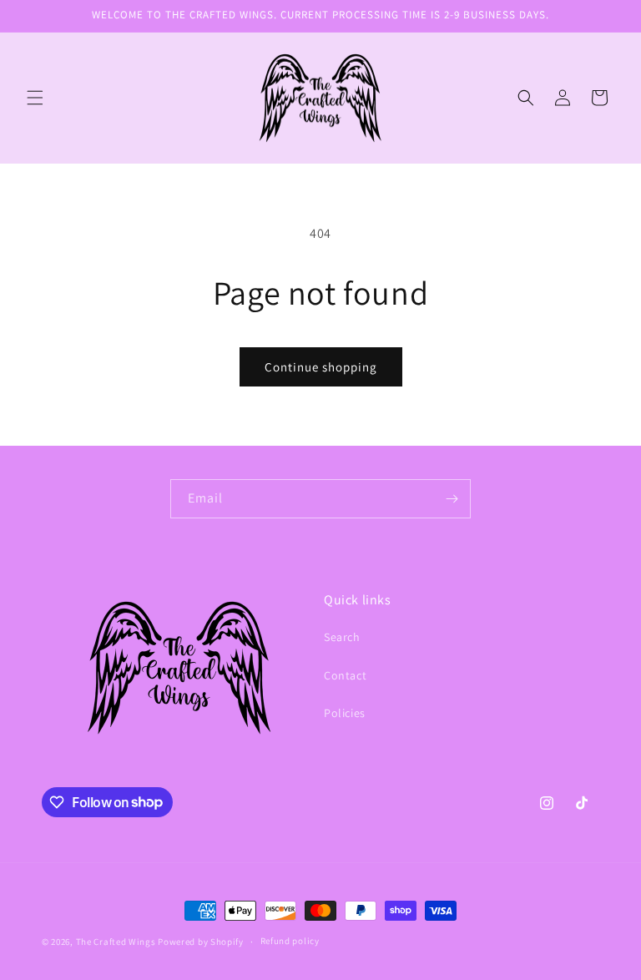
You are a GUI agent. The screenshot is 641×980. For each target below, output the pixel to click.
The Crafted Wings (116, 941)
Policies (345, 712)
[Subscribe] (451, 498)
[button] (35, 97)
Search (342, 636)
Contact (345, 675)
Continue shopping (321, 367)
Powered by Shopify (201, 941)
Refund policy (290, 941)
